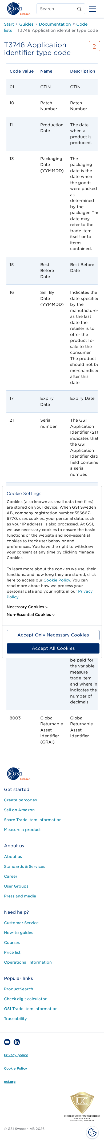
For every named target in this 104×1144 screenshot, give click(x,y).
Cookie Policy (56, 580)
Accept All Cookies (53, 648)
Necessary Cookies (25, 607)
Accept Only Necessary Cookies (53, 635)
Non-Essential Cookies (29, 614)
